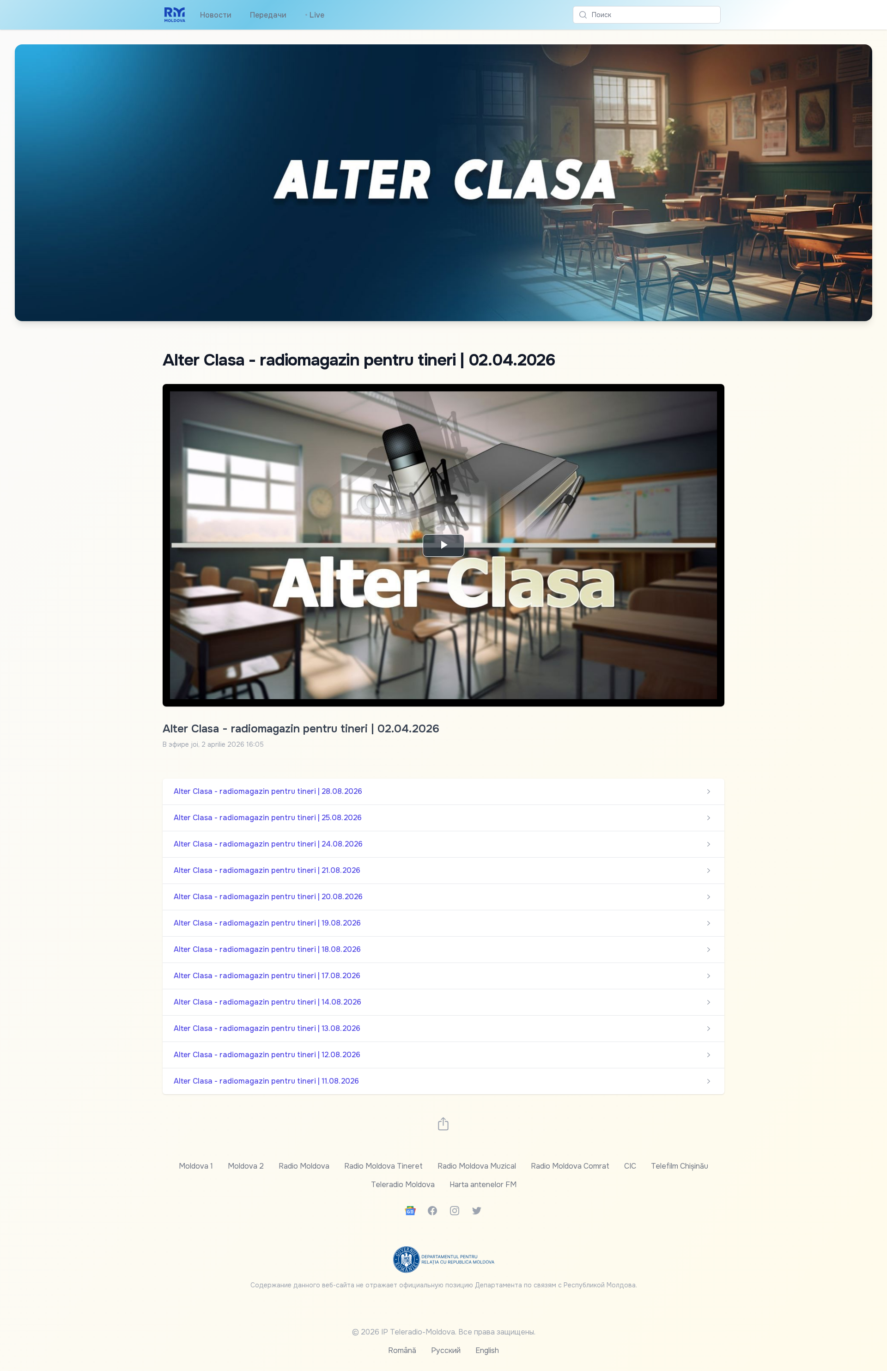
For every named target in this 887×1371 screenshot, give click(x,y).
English (487, 1350)
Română (402, 1350)
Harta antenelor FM (483, 1184)
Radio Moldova (304, 1166)
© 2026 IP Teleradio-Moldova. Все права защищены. (443, 1332)
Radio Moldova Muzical (476, 1166)
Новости (215, 15)
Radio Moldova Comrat (570, 1166)
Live (314, 15)
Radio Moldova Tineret (383, 1166)
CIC (630, 1166)
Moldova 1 (196, 1166)
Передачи (268, 15)
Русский (446, 1350)
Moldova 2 (246, 1166)
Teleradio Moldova (403, 1184)
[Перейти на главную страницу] (175, 15)
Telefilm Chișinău (679, 1166)
